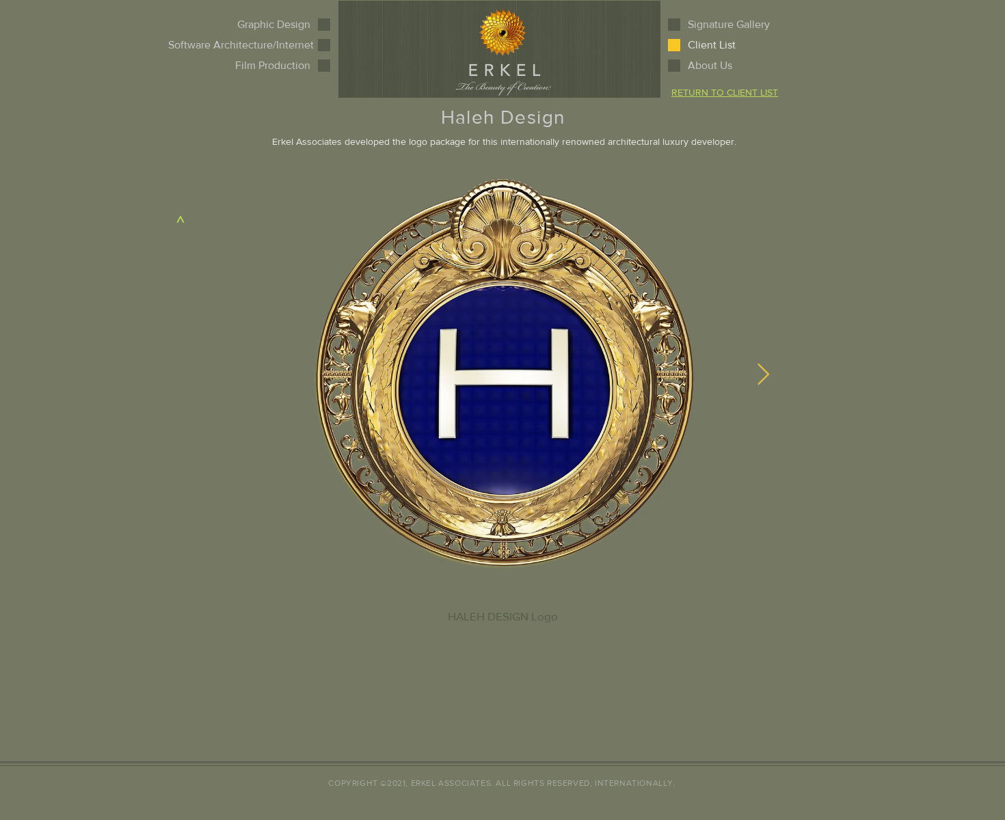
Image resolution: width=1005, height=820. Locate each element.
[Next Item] (763, 375)
